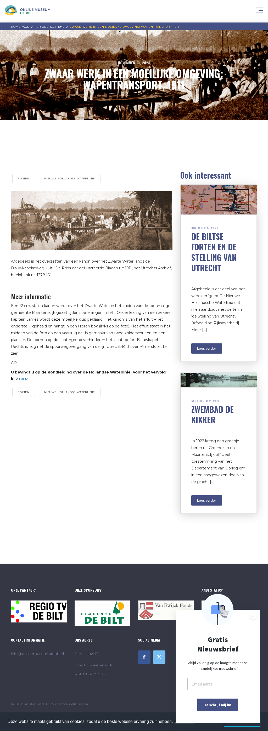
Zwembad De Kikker (212, 414)
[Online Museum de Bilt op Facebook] (144, 657)
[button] (260, 9)
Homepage (20, 27)
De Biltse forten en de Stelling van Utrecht (213, 252)
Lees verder (206, 348)
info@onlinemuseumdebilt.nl (37, 653)
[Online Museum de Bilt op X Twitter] (159, 657)
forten (24, 178)
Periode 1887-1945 (49, 27)
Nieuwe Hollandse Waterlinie (69, 178)
